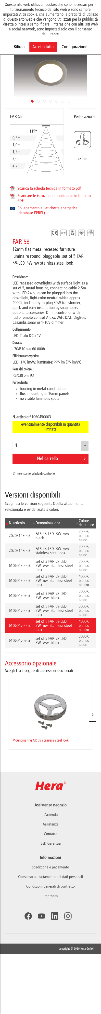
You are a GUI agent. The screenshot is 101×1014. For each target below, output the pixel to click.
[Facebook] (28, 916)
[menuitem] (50, 867)
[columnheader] (18, 523)
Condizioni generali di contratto (50, 887)
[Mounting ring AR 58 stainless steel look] (50, 707)
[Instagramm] (68, 916)
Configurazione (74, 47)
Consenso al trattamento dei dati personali (50, 877)
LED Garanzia (51, 844)
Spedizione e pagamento (50, 867)
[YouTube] (41, 916)
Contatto (50, 834)
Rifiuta (19, 47)
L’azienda (51, 815)
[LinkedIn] (54, 916)
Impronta (51, 896)
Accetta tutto (43, 47)
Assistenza (50, 824)
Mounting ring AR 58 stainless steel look (41, 740)
